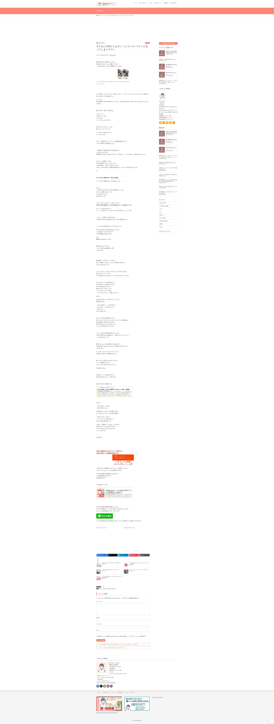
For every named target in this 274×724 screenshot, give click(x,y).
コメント (99, 601)
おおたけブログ (162, 203)
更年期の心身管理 (163, 221)
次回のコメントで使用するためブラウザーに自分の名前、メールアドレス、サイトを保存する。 (122, 636)
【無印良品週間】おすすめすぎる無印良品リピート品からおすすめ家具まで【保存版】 (118, 644)
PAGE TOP (267, 701)
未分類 (160, 224)
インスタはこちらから (100, 83)
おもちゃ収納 (103, 588)
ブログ (160, 209)
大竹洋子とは (106, 692)
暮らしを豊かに (162, 218)
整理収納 (109, 588)
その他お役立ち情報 (163, 206)
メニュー (113, 692)
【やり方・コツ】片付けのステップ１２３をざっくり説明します (139, 569)
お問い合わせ (120, 692)
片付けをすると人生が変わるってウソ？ (168, 186)
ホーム (98, 692)
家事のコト (161, 215)
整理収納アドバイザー (106, 141)
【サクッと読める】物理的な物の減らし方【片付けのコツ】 (110, 569)
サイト (98, 630)
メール (98, 624)
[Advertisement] (137, 27)
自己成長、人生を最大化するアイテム (167, 59)
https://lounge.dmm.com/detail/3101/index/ (107, 712)
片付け (147, 42)
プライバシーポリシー (130, 692)
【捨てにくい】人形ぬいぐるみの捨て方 (168, 174)
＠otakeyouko (112, 55)
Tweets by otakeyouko (157, 697)
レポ (160, 212)
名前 (98, 617)
